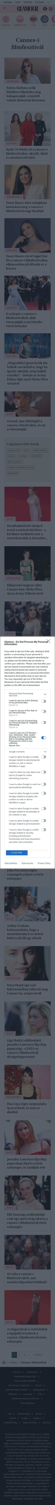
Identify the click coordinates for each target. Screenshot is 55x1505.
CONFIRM (16, 853)
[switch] (43, 701)
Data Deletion (11, 863)
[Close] (49, 642)
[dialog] (27, 752)
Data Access (27, 863)
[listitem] (27, 694)
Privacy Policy (44, 863)
